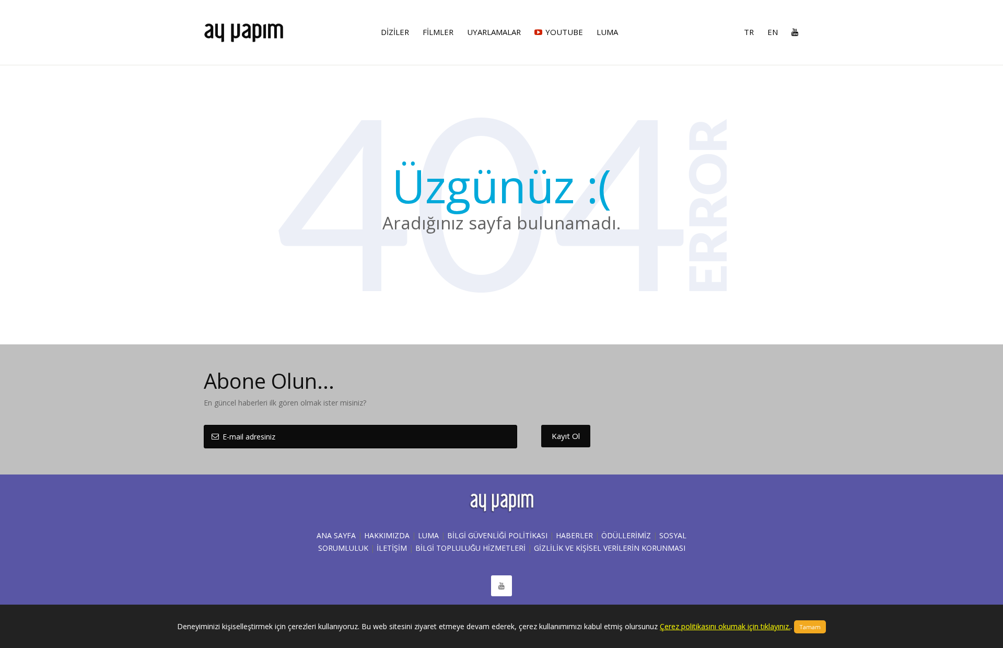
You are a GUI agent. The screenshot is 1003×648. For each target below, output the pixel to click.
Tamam (810, 627)
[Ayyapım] (244, 28)
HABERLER (574, 535)
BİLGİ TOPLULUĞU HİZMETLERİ (470, 548)
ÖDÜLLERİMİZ (626, 535)
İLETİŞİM (392, 548)
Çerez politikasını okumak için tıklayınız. (725, 626)
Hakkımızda (387, 535)
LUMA (428, 535)
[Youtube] (792, 32)
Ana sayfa (336, 535)
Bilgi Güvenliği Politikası (497, 535)
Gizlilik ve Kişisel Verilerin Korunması (609, 548)
